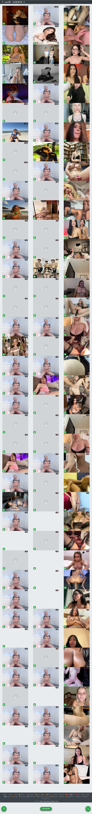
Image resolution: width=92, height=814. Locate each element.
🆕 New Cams (7, 796)
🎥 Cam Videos (77, 796)
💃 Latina (15, 794)
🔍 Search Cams (46, 798)
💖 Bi (88, 794)
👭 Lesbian (83, 794)
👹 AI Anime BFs (69, 796)
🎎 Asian (5, 794)
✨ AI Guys (61, 796)
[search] (88, 808)
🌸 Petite (72, 794)
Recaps (48, 801)
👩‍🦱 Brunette (55, 794)
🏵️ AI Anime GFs (54, 796)
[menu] (3, 808)
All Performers (52, 801)
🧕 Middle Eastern (30, 794)
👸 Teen (43, 794)
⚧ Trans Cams (22, 796)
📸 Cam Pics (85, 796)
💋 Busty (78, 794)
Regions (41, 801)
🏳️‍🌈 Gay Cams (15, 796)
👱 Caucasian (22, 794)
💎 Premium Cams (31, 796)
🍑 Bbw (67, 794)
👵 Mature (38, 794)
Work (45, 801)
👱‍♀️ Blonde (48, 794)
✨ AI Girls (47, 796)
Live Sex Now (46, 808)
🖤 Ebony (10, 794)
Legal (57, 801)
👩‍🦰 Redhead (61, 794)
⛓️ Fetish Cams (39, 796)
